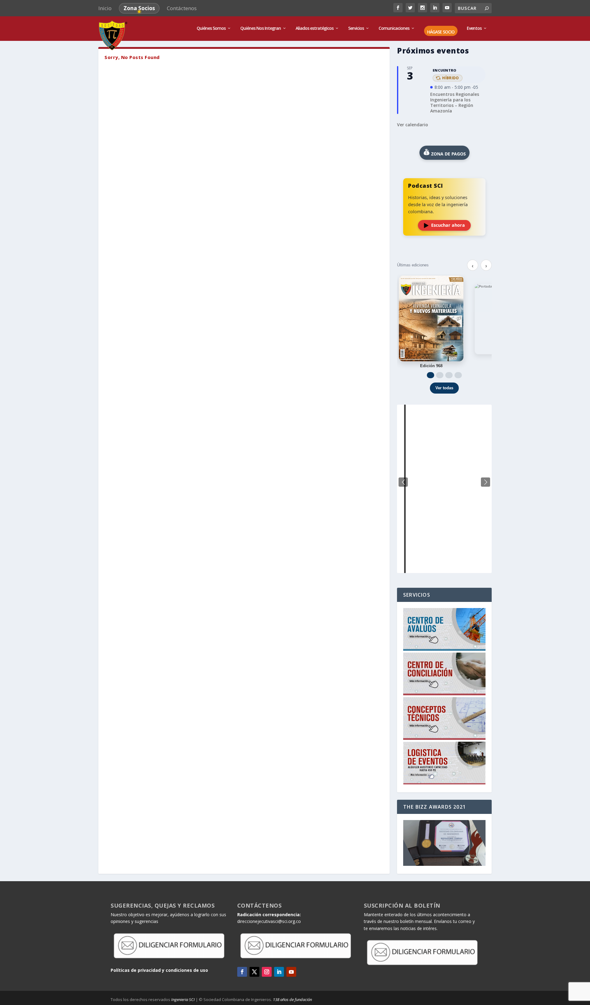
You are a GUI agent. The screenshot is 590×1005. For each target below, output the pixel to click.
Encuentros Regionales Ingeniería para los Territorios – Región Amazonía (454, 102)
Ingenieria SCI (183, 999)
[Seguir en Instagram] (267, 972)
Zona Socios (139, 8)
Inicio (105, 8)
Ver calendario (412, 125)
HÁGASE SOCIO (440, 32)
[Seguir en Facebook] (242, 972)
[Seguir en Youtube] (291, 972)
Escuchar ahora (448, 225)
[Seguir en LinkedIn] (279, 972)
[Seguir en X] (254, 972)
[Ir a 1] (430, 375)
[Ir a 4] (458, 375)
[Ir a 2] (439, 375)
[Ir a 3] (449, 375)
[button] (485, 482)
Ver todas (444, 388)
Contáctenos (182, 8)
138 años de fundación (292, 999)
